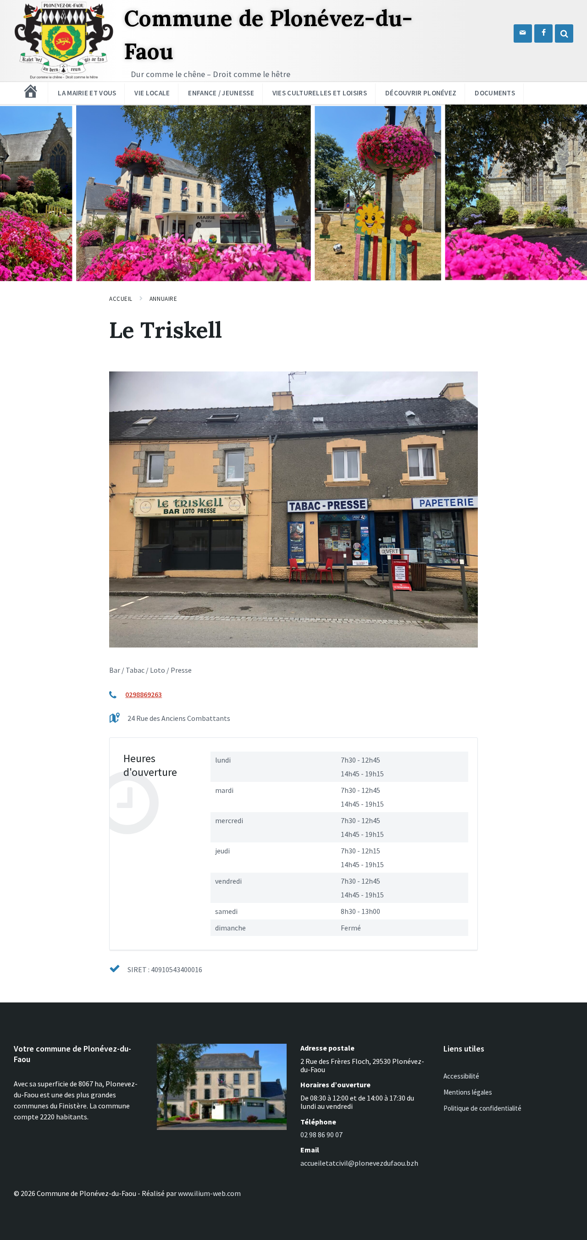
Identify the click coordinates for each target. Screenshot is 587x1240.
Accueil (121, 299)
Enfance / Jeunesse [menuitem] (221, 93)
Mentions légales (467, 1092)
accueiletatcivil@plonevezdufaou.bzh (359, 1163)
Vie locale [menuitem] (152, 93)
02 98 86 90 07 (321, 1134)
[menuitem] (31, 91)
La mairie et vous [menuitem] (87, 93)
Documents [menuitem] (495, 93)
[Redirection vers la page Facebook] (543, 33)
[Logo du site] (64, 78)
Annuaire (163, 299)
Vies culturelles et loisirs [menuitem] (319, 93)
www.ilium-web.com (209, 1193)
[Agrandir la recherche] (564, 33)
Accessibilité (461, 1076)
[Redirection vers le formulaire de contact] (523, 33)
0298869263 (143, 694)
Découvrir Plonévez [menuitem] (420, 93)
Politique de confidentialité (482, 1108)
